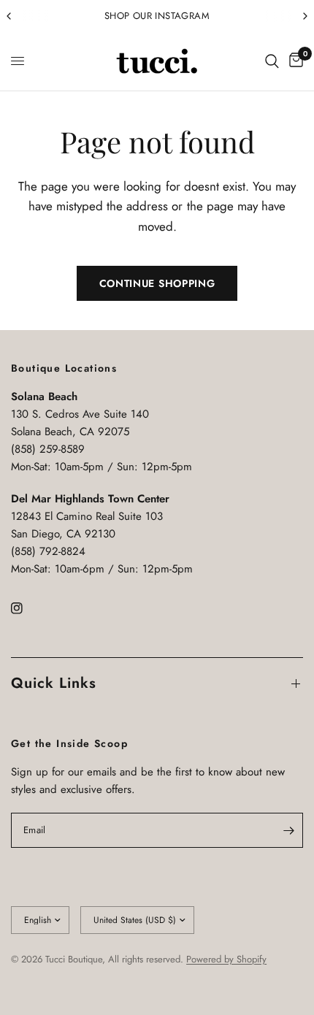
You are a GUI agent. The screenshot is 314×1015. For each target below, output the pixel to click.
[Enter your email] (288, 830)
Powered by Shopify (226, 959)
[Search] (272, 61)
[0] (293, 61)
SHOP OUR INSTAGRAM (157, 16)
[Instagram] (27, 608)
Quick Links (53, 683)
